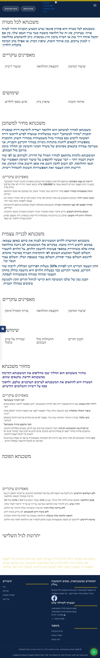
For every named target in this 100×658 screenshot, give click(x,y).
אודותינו (6, 591)
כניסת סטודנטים (11, 8)
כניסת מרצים (28, 8)
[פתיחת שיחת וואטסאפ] (93, 652)
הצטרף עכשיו (59, 618)
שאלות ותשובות (9, 595)
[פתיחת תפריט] (95, 5)
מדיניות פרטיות (57, 631)
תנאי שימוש (55, 639)
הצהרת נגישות (56, 635)
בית (4, 587)
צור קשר (6, 599)
